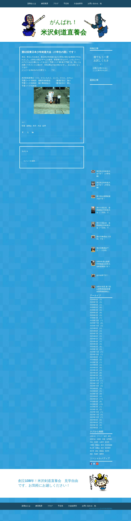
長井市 (107, 451)
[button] (78, 3)
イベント (100, 436)
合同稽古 (109, 439)
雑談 (91, 454)
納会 (96, 451)
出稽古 (99, 439)
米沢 (34, 126)
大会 (39, 126)
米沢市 (92, 451)
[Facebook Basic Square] (91, 464)
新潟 (102, 445)
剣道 (23, 126)
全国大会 (93, 439)
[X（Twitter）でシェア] (28, 132)
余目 (109, 436)
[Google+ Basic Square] (97, 464)
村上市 (92, 448)
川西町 (92, 445)
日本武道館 (108, 445)
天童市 (96, 442)
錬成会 (101, 451)
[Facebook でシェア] (23, 132)
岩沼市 (107, 442)
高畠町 (96, 454)
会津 (44, 126)
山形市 (101, 442)
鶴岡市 (101, 454)
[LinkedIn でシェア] (33, 132)
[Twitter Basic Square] (94, 464)
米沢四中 (108, 448)
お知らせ (93, 436)
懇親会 (97, 445)
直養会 (29, 126)
